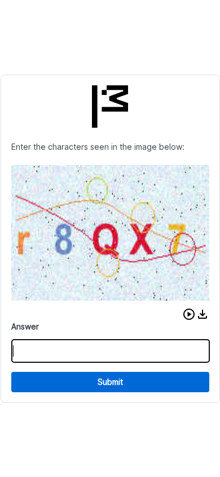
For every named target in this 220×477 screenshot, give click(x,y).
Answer (25, 326)
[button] (189, 314)
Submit (110, 382)
